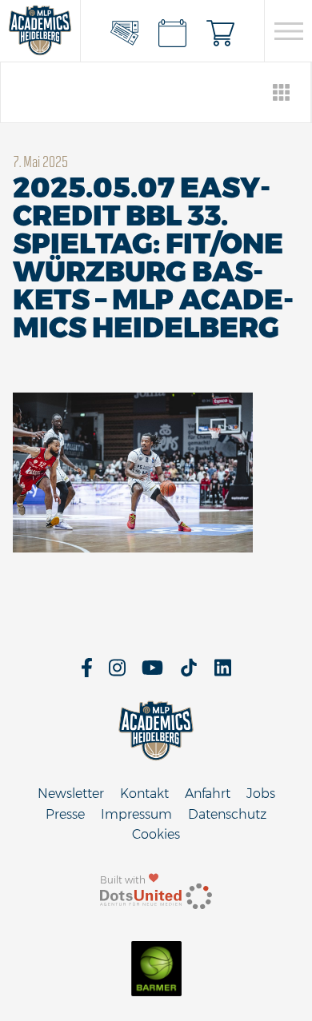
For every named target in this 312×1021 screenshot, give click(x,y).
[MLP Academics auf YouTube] (152, 672)
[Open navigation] (288, 31)
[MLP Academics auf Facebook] (86, 672)
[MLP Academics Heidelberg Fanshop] (221, 31)
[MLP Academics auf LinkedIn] (223, 672)
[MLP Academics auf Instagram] (117, 672)
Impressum (136, 814)
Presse (65, 814)
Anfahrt (207, 793)
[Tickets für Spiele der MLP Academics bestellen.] (125, 31)
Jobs (260, 793)
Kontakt (144, 793)
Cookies (156, 834)
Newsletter (71, 793)
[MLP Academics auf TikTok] (189, 672)
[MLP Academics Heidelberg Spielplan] (173, 31)
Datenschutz (227, 814)
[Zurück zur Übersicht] (282, 92)
